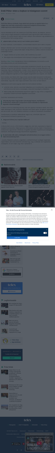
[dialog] (27, 226)
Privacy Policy (36, 242)
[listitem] (27, 230)
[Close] (52, 210)
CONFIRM (17, 237)
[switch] (45, 233)
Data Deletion (19, 242)
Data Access (27, 242)
